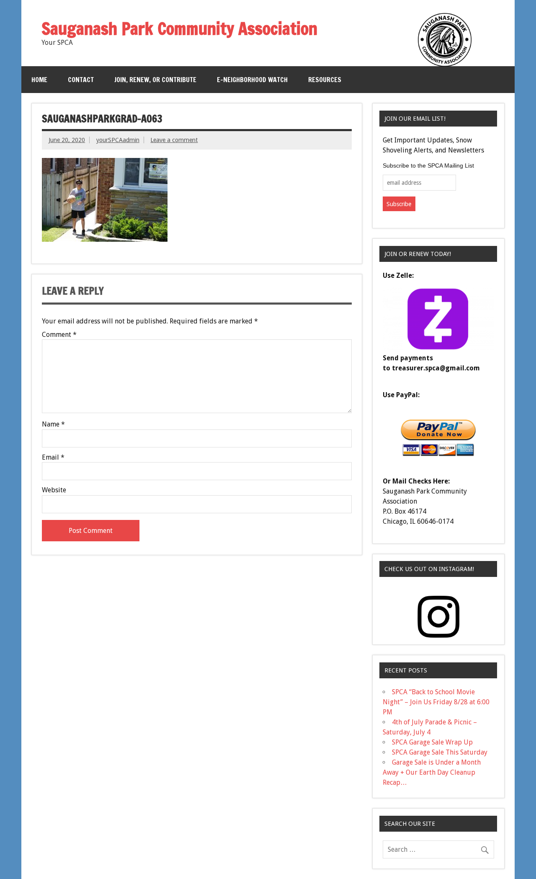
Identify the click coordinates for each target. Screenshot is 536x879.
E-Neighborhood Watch (252, 79)
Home (39, 79)
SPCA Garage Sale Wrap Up (432, 742)
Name (53, 424)
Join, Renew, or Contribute (155, 79)
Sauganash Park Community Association (179, 28)
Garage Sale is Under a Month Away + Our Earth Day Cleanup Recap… (432, 772)
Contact (81, 79)
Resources (324, 79)
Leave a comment (174, 140)
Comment (59, 334)
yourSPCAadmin (117, 140)
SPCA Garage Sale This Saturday (439, 752)
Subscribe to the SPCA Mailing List (428, 165)
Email (53, 457)
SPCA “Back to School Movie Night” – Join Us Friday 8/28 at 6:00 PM (436, 702)
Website (54, 490)
